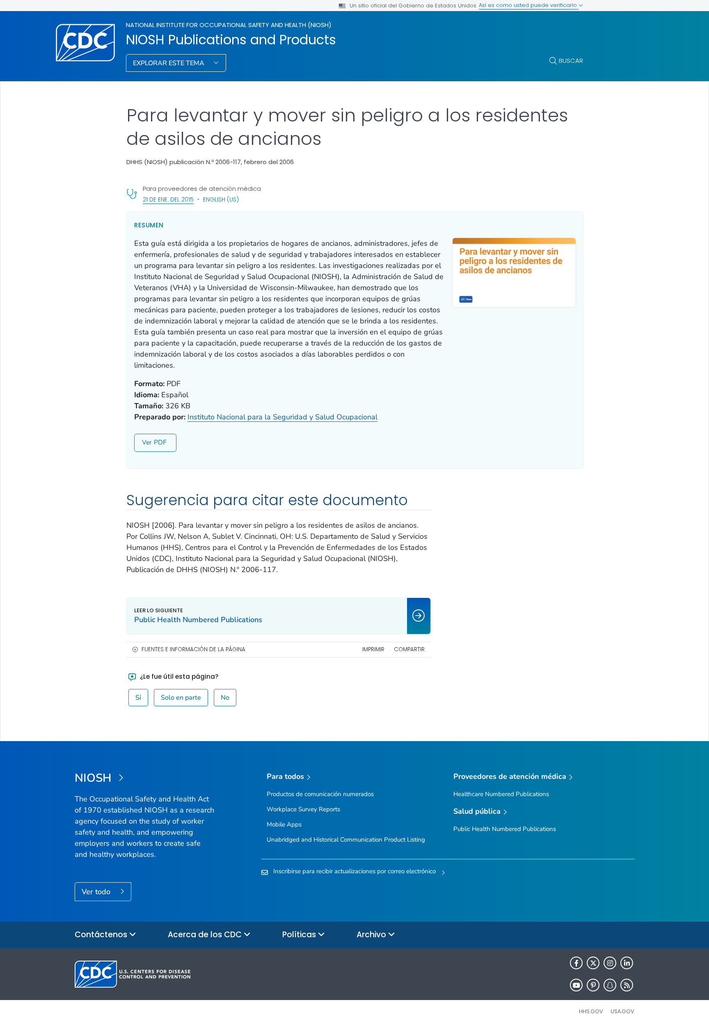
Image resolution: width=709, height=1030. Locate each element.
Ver (147, 442)
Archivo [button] (372, 934)
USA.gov (622, 1011)
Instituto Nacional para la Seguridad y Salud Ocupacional (282, 417)
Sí (138, 697)
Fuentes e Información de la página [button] (193, 649)
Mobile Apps (284, 824)
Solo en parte (181, 697)
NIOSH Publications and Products (231, 40)
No (225, 697)
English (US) (221, 199)
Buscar (571, 60)
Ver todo (97, 892)
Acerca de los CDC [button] (206, 934)
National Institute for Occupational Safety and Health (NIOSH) (229, 25)
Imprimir (373, 649)
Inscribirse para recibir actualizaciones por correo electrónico (354, 871)
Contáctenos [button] (102, 934)
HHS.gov (591, 1011)
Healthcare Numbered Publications (501, 794)
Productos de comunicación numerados (320, 794)
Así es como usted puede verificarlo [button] (529, 5)
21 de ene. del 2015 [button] (168, 199)
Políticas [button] (300, 934)
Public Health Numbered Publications (504, 829)
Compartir (409, 649)
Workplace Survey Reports (303, 809)
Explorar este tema (169, 63)
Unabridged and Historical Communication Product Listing (346, 839)
